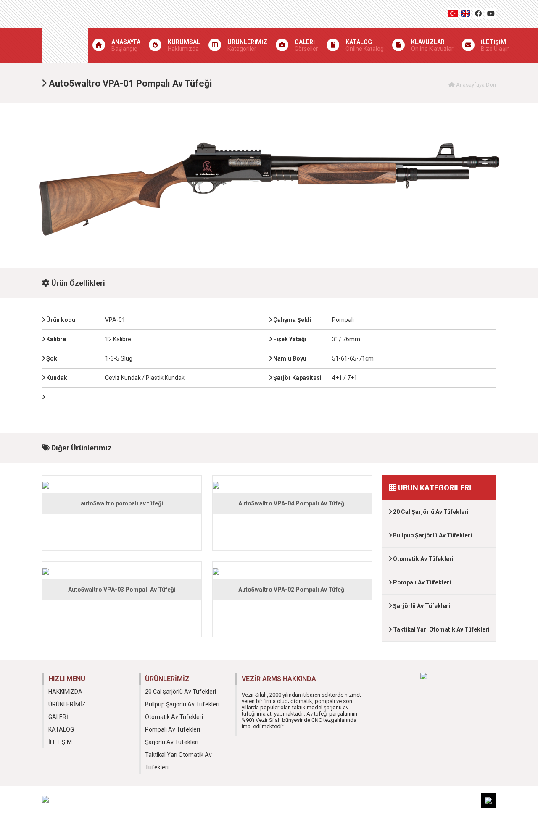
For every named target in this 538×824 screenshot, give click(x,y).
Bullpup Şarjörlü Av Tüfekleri (432, 535)
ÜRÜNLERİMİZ (67, 704)
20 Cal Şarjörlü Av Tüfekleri (430, 511)
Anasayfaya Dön (475, 85)
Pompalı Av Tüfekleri (421, 582)
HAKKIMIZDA (65, 691)
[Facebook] (478, 13)
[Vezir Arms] (65, 31)
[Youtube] (490, 13)
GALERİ (58, 716)
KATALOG (61, 729)
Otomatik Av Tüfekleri (423, 558)
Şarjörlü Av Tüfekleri (421, 606)
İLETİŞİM (60, 742)
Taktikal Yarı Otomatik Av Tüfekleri (441, 629)
